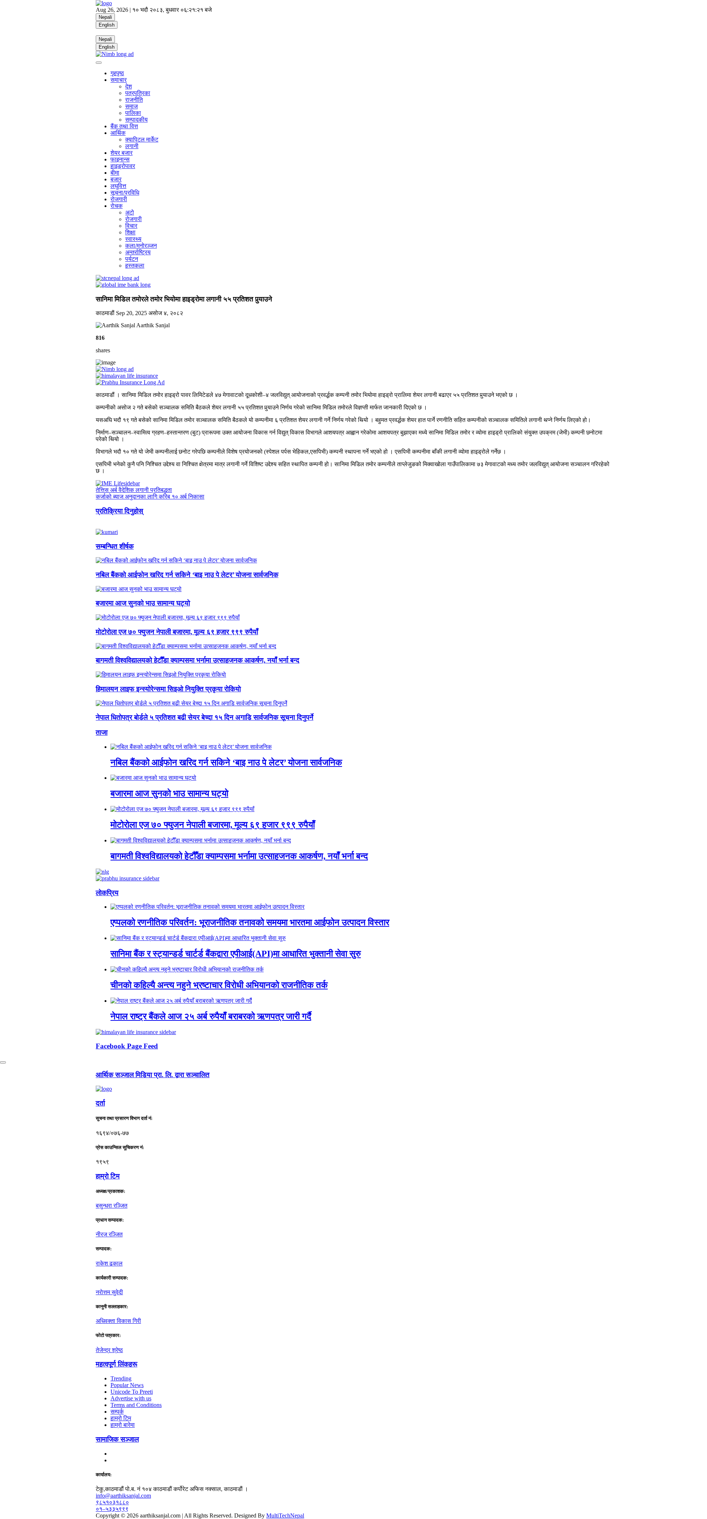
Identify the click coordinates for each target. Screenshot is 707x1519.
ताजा (102, 732)
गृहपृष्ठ (117, 73)
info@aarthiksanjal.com (123, 1495)
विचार (131, 226)
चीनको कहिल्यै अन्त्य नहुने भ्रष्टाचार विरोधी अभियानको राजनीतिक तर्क (219, 985)
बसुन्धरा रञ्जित (111, 1205)
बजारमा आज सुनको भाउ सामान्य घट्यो (143, 603)
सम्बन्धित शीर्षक (115, 546)
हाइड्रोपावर (122, 166)
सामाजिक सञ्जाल (117, 1439)
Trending (120, 1378)
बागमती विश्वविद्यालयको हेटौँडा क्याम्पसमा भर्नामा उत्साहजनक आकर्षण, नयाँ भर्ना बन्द (197, 660)
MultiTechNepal (285, 1515)
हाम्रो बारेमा (122, 1425)
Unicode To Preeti (131, 1392)
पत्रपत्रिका (137, 93)
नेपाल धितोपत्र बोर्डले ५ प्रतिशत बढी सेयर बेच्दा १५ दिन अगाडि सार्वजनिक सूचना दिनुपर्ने (204, 717)
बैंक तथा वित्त (124, 126)
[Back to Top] (3, 1062)
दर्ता (100, 1103)
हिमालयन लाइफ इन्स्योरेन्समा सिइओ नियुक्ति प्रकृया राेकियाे (168, 689)
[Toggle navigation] (99, 63)
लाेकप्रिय (107, 893)
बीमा (114, 173)
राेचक (116, 206)
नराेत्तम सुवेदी (109, 1292)
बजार (116, 179)
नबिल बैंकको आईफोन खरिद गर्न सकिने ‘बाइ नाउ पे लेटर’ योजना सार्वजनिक (187, 575)
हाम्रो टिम (120, 1418)
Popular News (127, 1385)
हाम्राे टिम (108, 1176)
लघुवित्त (118, 186)
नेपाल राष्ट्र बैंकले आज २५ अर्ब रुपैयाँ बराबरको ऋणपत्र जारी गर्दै (210, 1016)
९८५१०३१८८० (112, 1502)
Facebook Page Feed (127, 1046)
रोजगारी (118, 199)
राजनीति (134, 100)
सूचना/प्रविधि (124, 192)
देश (128, 86)
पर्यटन (131, 259)
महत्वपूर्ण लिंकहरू (116, 1364)
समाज (131, 106)
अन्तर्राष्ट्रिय (138, 252)
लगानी (131, 146)
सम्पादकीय (136, 119)
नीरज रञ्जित (109, 1234)
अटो (129, 212)
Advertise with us (130, 1398)
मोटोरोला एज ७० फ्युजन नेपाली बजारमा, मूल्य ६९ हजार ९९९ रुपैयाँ (177, 632)
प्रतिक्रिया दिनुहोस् (119, 511)
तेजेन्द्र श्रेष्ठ (109, 1350)
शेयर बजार (121, 153)
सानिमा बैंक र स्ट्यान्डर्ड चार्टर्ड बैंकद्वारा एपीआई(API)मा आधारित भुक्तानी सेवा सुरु (235, 953)
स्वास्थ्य (133, 239)
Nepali (105, 17)
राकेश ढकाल (109, 1263)
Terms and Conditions (136, 1405)
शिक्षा (130, 232)
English (107, 25)
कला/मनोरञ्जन (141, 245)
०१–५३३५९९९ (112, 1509)
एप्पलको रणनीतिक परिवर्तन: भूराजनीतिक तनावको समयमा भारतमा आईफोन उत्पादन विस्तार (249, 922)
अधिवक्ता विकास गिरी (118, 1321)
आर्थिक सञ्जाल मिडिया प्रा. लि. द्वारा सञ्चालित (153, 1075)
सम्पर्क (117, 1411)
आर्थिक (118, 133)
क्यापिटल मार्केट (141, 139)
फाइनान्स (120, 159)
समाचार (118, 80)
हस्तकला (134, 265)
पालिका (133, 113)
